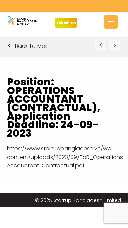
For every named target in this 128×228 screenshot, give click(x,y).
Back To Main (32, 46)
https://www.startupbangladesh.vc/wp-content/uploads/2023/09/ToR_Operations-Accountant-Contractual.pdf (66, 157)
